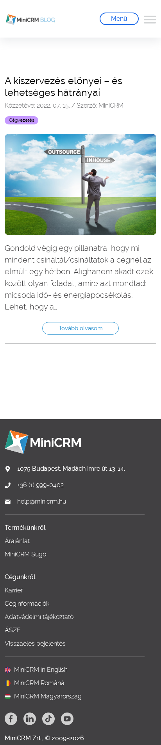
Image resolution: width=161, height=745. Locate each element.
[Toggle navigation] (150, 18)
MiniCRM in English (41, 669)
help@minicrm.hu (41, 501)
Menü (119, 18)
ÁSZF (13, 630)
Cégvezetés (21, 120)
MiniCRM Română (39, 683)
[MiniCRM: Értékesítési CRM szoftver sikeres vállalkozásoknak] (27, 19)
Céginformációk (27, 603)
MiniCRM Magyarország (48, 696)
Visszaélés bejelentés (35, 643)
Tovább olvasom (81, 328)
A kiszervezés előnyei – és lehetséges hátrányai (63, 86)
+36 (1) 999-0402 (40, 485)
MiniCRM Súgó (25, 554)
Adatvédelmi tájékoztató (39, 617)
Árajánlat (17, 541)
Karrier (14, 590)
